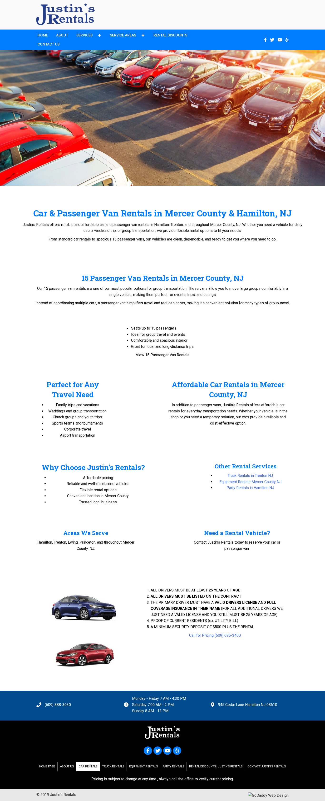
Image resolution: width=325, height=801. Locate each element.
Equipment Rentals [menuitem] (143, 766)
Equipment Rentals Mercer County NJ (250, 482)
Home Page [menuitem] (47, 766)
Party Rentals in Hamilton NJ (250, 488)
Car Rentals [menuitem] (88, 766)
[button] (99, 35)
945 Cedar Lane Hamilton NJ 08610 (247, 704)
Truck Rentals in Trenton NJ (250, 475)
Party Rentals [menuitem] (173, 766)
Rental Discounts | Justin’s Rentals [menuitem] (215, 766)
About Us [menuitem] (67, 766)
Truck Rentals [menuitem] (113, 766)
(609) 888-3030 (58, 704)
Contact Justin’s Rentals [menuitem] (266, 766)
